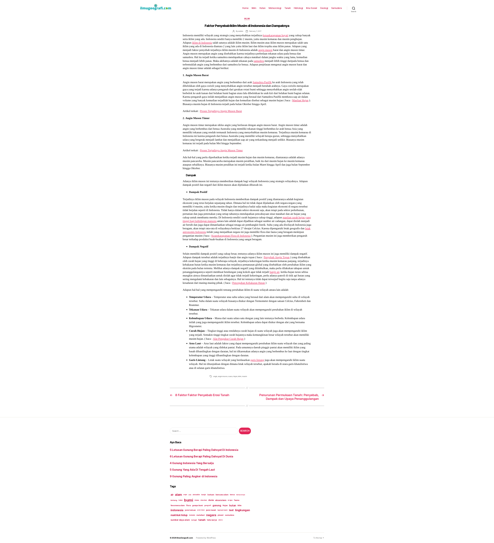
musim (244, 376)
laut (231, 510)
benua (232, 495)
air (172, 494)
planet (220, 515)
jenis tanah (211, 510)
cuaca (230, 376)
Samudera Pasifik (262, 82)
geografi (207, 505)
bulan (181, 500)
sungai (194, 520)
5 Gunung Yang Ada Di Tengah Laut (192, 469)
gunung (217, 505)
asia (189, 495)
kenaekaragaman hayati (275, 35)
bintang (174, 500)
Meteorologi (275, 8)
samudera (259, 61)
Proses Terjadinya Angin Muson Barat (221, 111)
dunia (211, 500)
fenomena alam (178, 505)
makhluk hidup (179, 515)
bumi (188, 500)
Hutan (262, 8)
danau (197, 500)
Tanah (287, 8)
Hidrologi (298, 8)
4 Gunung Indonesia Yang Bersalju (192, 463)
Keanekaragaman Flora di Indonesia (231, 236)
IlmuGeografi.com (185, 538)
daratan (203, 500)
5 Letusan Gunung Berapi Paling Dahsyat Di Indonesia (204, 449)
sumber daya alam (180, 520)
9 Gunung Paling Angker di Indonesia (193, 476)
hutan (232, 505)
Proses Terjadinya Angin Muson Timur (221, 150)
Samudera (336, 8)
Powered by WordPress (206, 538)
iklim (239, 376)
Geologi (324, 8)
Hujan (235, 376)
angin (215, 376)
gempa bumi (197, 505)
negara (211, 515)
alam (178, 494)
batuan (211, 495)
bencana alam (222, 495)
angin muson (265, 50)
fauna (236, 500)
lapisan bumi (222, 510)
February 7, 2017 (255, 31)
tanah (201, 519)
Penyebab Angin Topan (277, 257)
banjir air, (275, 272)
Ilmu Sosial (311, 8)
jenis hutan (201, 510)
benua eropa (240, 495)
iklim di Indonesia (202, 42)
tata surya (212, 520)
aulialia (240, 31)
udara (220, 520)
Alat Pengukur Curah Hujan (228, 339)
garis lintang (257, 360)
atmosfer (196, 495)
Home (245, 8)
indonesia (177, 510)
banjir (203, 495)
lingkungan (242, 510)
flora (188, 505)
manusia (192, 515)
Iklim (254, 8)
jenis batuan (190, 510)
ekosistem (220, 500)
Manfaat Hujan (300, 100)
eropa (230, 500)
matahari (200, 515)
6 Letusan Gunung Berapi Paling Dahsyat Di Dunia (201, 456)
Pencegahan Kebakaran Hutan (248, 283)
